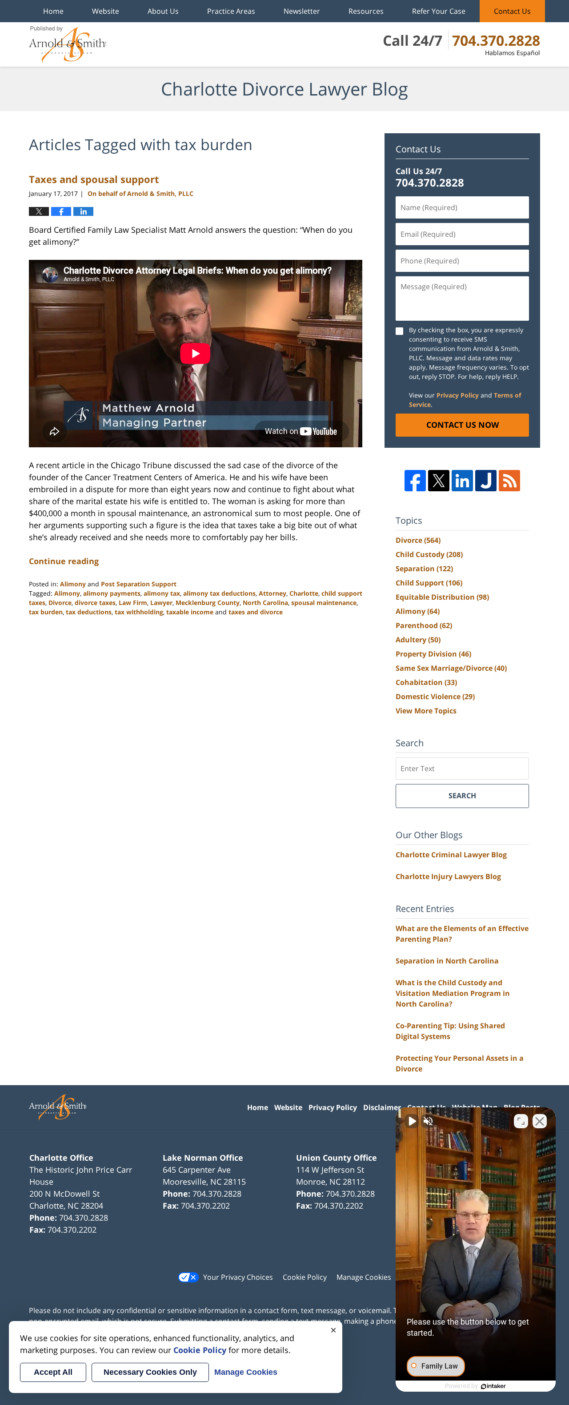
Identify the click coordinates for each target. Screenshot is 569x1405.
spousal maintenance (324, 602)
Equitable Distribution (442, 597)
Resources (366, 11)
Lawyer (161, 602)
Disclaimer (382, 1107)
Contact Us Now (462, 424)
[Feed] (509, 480)
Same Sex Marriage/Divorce (451, 668)
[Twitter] (438, 480)
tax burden (46, 612)
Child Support (429, 583)
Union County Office (336, 1157)
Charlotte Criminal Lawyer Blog (451, 855)
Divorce (60, 602)
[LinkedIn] (462, 480)
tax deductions (89, 612)
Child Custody (429, 554)
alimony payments (111, 593)
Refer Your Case (438, 11)
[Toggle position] (521, 1121)
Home (53, 11)
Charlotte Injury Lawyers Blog (448, 876)
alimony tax (162, 593)
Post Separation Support (138, 584)
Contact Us (512, 11)
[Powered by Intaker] (493, 1386)
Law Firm (133, 602)
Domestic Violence (435, 696)
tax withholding (139, 612)
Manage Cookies (364, 1277)
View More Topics (426, 711)
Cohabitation (426, 682)
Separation (424, 568)
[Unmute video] (412, 1121)
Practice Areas (231, 11)
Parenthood (424, 625)
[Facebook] (415, 480)
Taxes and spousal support (94, 179)
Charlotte (303, 593)
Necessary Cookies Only (150, 1372)
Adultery (418, 640)
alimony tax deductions (219, 593)
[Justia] (486, 480)
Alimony (73, 584)
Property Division (433, 654)
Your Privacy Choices (238, 1277)
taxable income (189, 612)
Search (462, 795)
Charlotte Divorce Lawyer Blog (67, 44)
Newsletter (302, 11)
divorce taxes (95, 602)
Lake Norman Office (203, 1157)
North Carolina (265, 602)
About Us (163, 11)
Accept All (53, 1372)
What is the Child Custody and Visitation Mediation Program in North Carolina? (453, 993)
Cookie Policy (305, 1277)
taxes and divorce (255, 612)
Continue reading (64, 561)
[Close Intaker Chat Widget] (540, 1121)
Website (105, 11)
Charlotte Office (61, 1157)
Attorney (272, 593)
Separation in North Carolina (447, 961)
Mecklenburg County (208, 602)
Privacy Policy (458, 395)
